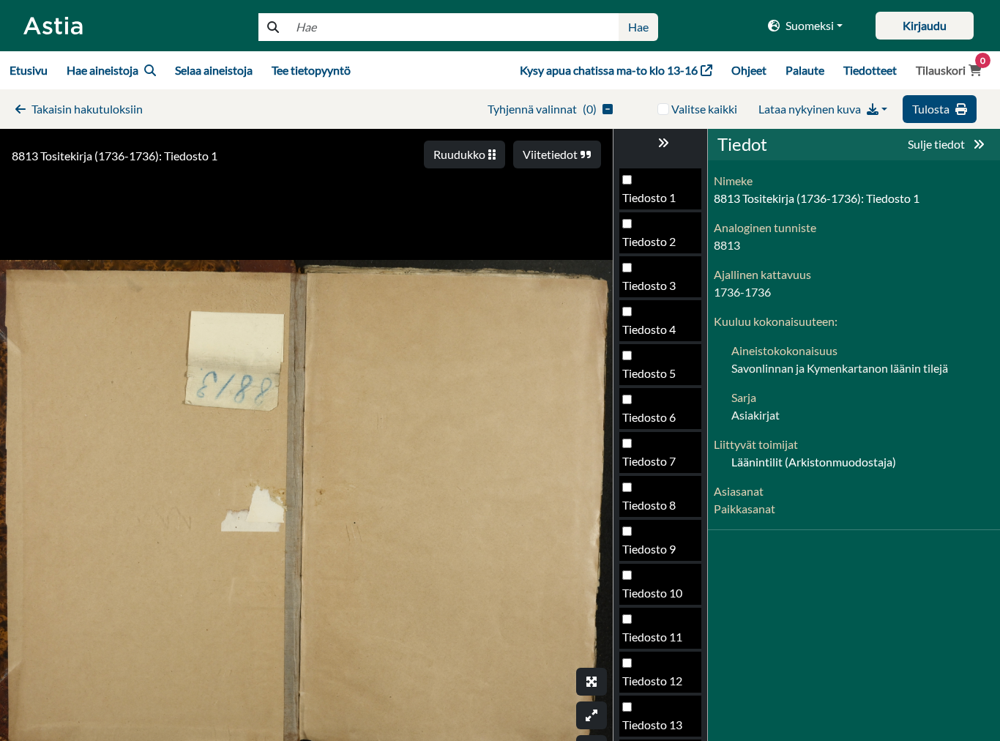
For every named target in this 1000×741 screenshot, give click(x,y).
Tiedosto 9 (649, 549)
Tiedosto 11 (652, 637)
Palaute (805, 70)
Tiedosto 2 (649, 241)
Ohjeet (748, 70)
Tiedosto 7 (649, 461)
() (542, 109)
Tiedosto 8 (649, 505)
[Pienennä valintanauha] (660, 143)
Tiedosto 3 (649, 285)
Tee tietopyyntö (311, 70)
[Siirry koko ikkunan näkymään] (591, 682)
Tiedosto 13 (652, 724)
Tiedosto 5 (649, 373)
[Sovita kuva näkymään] (591, 715)
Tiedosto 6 (649, 417)
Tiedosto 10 (652, 593)
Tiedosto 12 (652, 681)
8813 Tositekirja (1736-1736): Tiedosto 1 (114, 156)
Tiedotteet (870, 70)
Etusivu (29, 70)
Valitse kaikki (704, 109)
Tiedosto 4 (649, 329)
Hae (638, 27)
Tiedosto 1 (649, 197)
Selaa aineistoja (214, 70)
